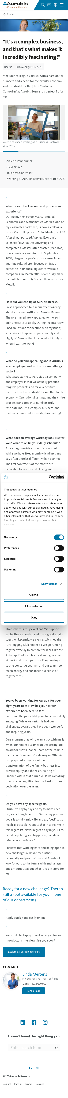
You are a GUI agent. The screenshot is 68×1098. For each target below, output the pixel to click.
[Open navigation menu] (62, 5)
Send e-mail (33, 990)
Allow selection (34, 606)
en (30, 1068)
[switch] (59, 548)
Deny (34, 617)
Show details (49, 583)
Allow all (34, 594)
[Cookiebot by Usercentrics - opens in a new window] (49, 477)
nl (37, 1068)
